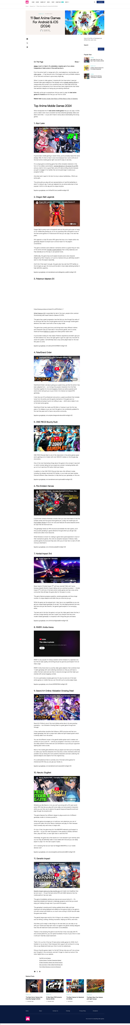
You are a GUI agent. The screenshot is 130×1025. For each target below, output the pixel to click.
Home (27, 6)
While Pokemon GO (39, 313)
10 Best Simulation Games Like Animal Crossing (50, 962)
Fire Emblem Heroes (40, 522)
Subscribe (100, 2)
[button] (94, 2)
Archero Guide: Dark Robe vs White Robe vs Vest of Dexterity (60, 98)
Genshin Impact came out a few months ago (47, 891)
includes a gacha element (54, 249)
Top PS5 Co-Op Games (45, 958)
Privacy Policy (82, 1010)
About (40, 1010)
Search (86, 45)
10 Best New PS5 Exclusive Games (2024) (54, 998)
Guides (92, 57)
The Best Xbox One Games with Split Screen (95, 998)
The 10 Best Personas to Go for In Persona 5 (50, 966)
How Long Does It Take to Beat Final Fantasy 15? (50, 964)
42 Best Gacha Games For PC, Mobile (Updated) (96, 68)
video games (37, 74)
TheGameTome (46, 30)
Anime (35, 66)
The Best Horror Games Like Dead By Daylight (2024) (34, 998)
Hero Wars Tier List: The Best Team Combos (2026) (97, 60)
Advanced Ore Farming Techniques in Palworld (96, 76)
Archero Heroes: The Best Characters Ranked (50, 960)
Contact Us (55, 1010)
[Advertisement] (57, 46)
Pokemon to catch (48, 331)
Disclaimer (95, 1010)
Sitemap (68, 1010)
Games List (32, 6)
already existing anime (70, 82)
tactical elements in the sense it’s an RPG (66, 166)
